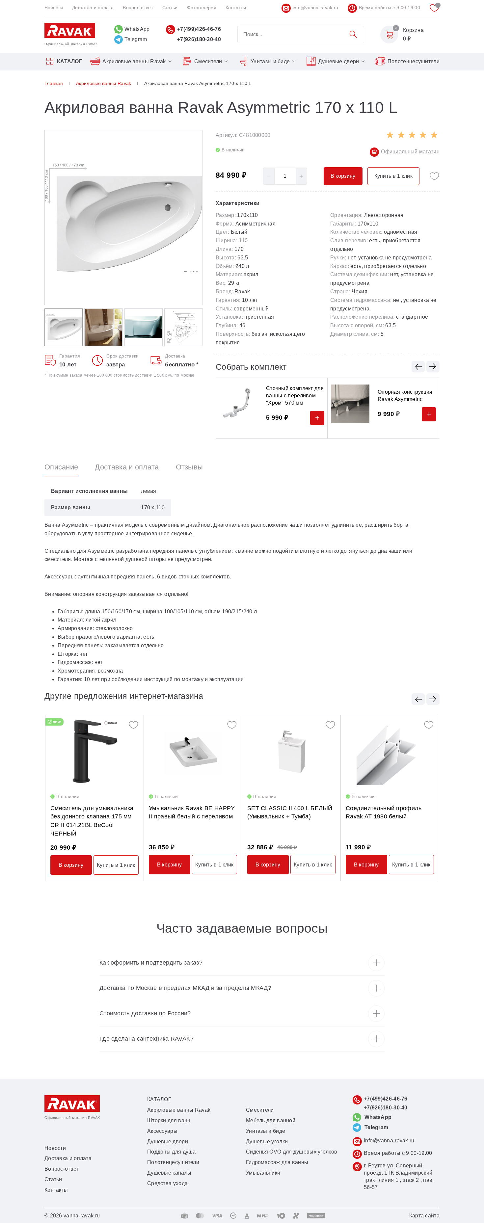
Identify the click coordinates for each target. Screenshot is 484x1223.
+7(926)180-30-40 (199, 39)
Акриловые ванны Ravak (134, 61)
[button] (418, 366)
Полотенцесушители (414, 61)
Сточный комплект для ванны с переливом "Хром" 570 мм (295, 396)
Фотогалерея (201, 7)
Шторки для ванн (169, 1120)
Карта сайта (424, 1215)
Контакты (236, 7)
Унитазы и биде (270, 61)
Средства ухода (167, 1183)
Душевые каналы (169, 1173)
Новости (53, 7)
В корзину (71, 865)
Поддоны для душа (171, 1152)
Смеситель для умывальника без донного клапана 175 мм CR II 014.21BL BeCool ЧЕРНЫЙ (92, 821)
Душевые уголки (267, 1141)
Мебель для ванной (270, 1120)
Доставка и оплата (93, 7)
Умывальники (263, 1173)
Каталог (69, 61)
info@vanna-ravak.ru (315, 7)
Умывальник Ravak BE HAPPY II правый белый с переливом (192, 812)
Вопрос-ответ (138, 7)
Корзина (413, 30)
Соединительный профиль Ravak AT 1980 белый (384, 812)
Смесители (208, 61)
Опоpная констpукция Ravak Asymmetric (405, 395)
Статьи (170, 7)
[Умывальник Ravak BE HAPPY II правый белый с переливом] (193, 751)
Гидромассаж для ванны (277, 1162)
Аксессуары (162, 1131)
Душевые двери (338, 61)
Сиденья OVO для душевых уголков (291, 1152)
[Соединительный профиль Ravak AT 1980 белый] (390, 751)
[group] (123, 217)
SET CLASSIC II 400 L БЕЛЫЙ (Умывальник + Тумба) (290, 812)
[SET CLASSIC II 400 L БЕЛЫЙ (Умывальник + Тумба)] (291, 751)
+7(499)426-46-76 (199, 29)
